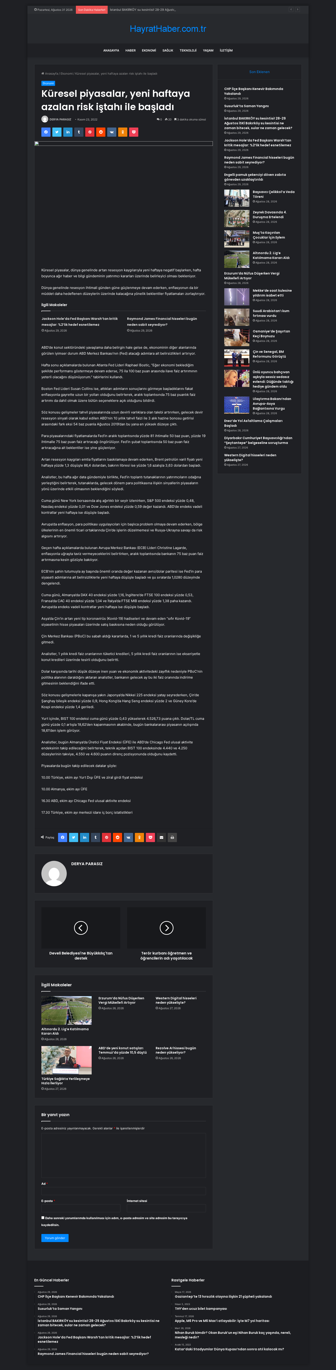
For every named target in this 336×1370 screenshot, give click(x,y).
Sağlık (168, 50)
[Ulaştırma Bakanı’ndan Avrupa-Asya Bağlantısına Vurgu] (236, 405)
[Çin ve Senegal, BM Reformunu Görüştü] (236, 358)
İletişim (226, 50)
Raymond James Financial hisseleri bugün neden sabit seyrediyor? (259, 160)
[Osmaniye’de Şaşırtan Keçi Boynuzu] (236, 337)
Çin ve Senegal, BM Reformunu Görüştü (269, 354)
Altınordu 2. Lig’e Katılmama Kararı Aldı (65, 1031)
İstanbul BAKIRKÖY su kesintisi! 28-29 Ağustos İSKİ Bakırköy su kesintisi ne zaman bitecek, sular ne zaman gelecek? (192, 9)
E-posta (48, 1201)
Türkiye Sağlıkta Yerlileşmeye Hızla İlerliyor (65, 1080)
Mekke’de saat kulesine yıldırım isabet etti (272, 293)
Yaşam (208, 50)
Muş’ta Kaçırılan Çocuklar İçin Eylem (269, 235)
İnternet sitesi (137, 1201)
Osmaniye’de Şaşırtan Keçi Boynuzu (271, 333)
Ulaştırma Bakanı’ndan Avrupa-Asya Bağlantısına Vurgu (272, 404)
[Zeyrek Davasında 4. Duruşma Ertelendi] (236, 218)
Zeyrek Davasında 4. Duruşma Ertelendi (270, 214)
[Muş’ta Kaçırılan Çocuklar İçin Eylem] (236, 238)
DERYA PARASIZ (60, 119)
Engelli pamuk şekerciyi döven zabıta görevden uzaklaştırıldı (255, 177)
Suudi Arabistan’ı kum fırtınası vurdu (271, 313)
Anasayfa (111, 50)
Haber (130, 50)
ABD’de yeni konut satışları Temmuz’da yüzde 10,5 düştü (123, 1050)
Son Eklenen (259, 72)
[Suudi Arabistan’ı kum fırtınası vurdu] (236, 317)
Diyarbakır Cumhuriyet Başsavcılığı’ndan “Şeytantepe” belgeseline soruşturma (258, 440)
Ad (44, 1183)
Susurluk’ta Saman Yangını (246, 106)
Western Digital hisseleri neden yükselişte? (176, 1000)
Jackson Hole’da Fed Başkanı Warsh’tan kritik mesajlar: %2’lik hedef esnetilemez (257, 142)
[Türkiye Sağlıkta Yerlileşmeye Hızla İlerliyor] (66, 1060)
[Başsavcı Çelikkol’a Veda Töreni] (236, 198)
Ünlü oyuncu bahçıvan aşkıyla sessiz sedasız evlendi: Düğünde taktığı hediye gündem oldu (273, 379)
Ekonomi (149, 50)
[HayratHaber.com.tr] (168, 28)
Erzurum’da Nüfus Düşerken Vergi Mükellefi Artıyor (121, 1000)
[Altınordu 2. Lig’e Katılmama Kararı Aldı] (66, 1010)
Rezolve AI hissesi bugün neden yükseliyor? (176, 1050)
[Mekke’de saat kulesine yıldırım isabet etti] (236, 296)
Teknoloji (188, 50)
